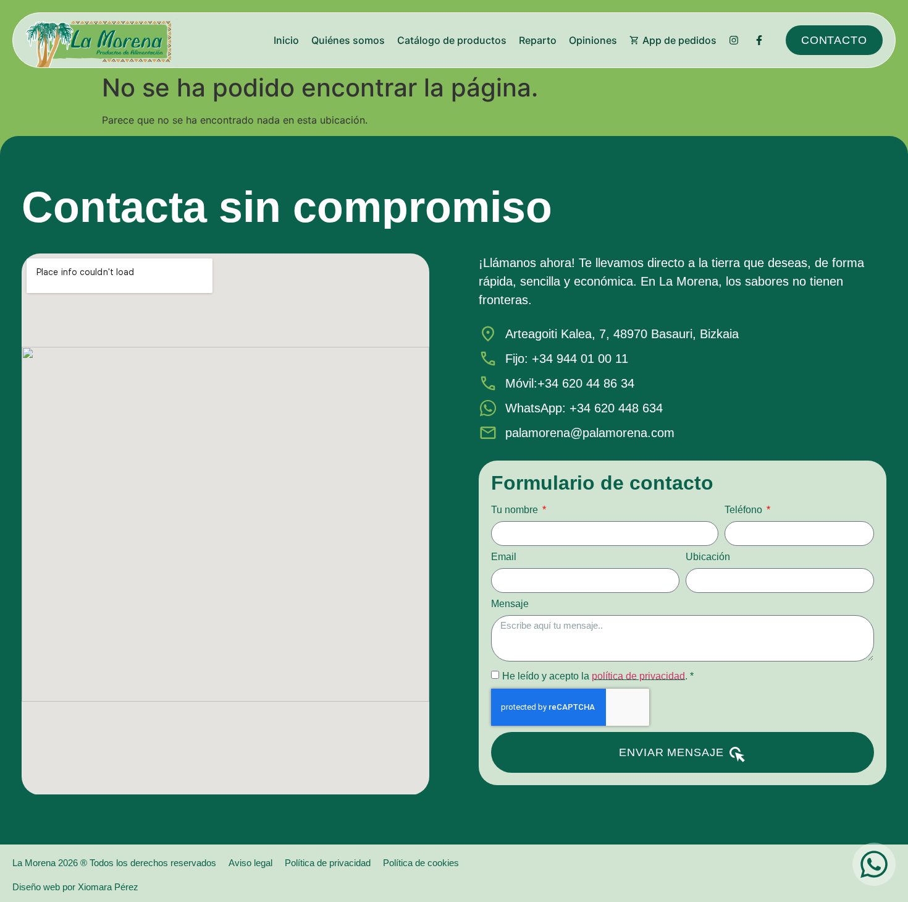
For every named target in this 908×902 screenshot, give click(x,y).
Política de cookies (421, 862)
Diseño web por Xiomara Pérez (75, 887)
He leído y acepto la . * (598, 675)
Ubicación (708, 557)
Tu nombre (515, 510)
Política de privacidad (328, 862)
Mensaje (510, 604)
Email (503, 557)
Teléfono (745, 510)
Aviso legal (250, 862)
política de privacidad (638, 675)
